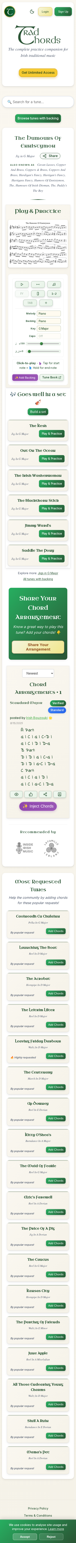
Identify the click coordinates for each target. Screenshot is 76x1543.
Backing (30, 321)
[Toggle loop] (38, 284)
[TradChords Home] (9, 11)
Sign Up (63, 11)
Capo (32, 336)
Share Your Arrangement (38, 646)
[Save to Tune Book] (59, 794)
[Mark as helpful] (30, 794)
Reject (51, 1536)
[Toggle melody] (54, 284)
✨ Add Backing (25, 377)
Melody (30, 313)
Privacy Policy (38, 1508)
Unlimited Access (38, 72)
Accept (25, 1536)
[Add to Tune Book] (46, 302)
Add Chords (55, 931)
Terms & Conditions (38, 1515)
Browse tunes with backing (38, 118)
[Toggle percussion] (38, 293)
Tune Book (50, 377)
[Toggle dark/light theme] (32, 11)
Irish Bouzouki (37, 718)
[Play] (22, 284)
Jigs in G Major (48, 573)
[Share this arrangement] (45, 794)
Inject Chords (38, 805)
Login (45, 11)
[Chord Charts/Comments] (16, 794)
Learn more (56, 1529)
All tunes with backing (38, 579)
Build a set (38, 412)
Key (33, 328)
